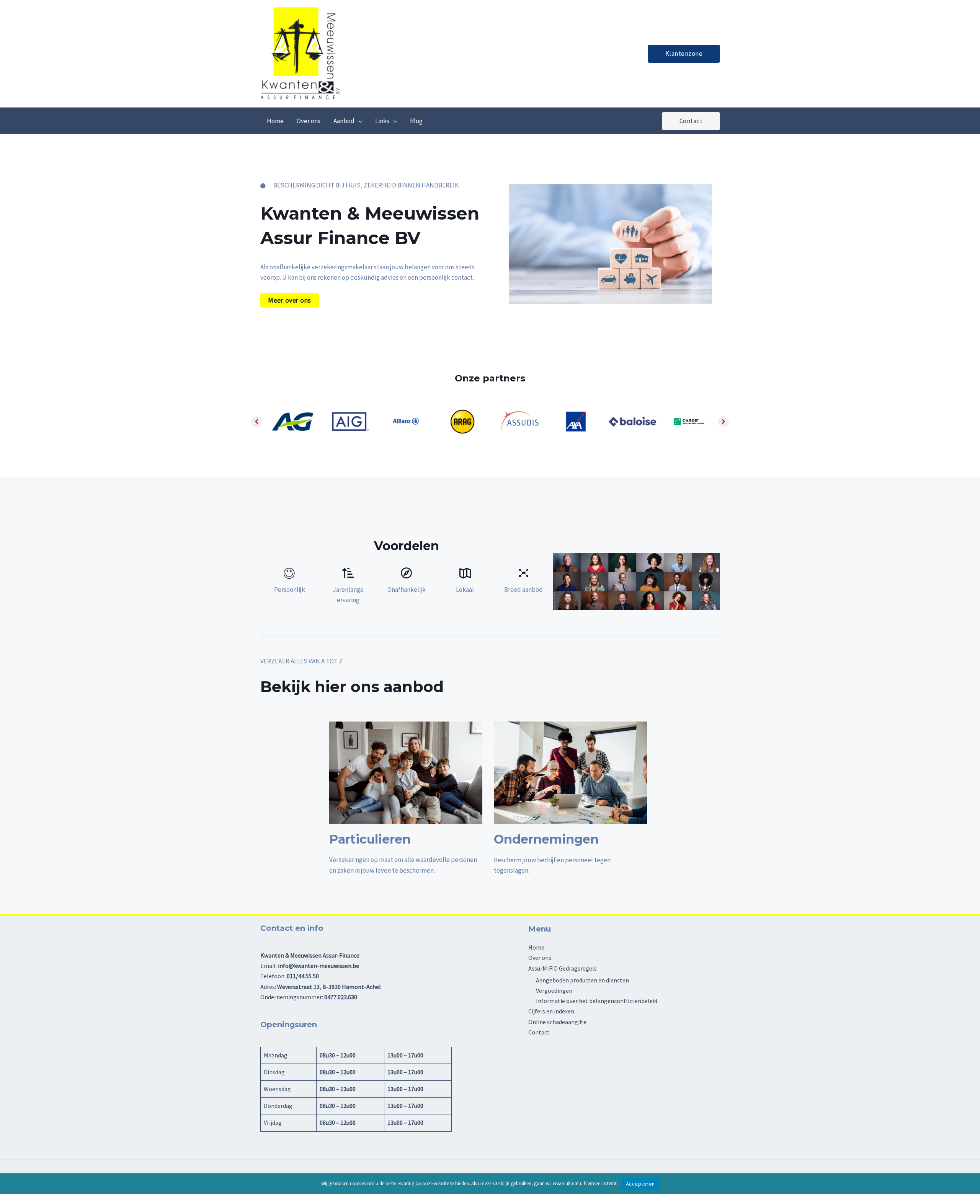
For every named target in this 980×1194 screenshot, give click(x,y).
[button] (684, 54)
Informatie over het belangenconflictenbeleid (596, 1001)
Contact (539, 1032)
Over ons (539, 957)
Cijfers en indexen (551, 1011)
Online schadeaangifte (557, 1022)
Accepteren (640, 1183)
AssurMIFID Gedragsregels (562, 968)
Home (536, 947)
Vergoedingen (554, 990)
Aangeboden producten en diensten (582, 980)
